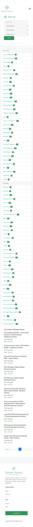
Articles (7, 503)
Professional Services (9, 304)
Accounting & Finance (9, 58)
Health (6, 241)
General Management (9, 101)
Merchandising (7, 132)
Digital (6, 218)
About (6, 491)
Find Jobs (8, 494)
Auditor (6, 66)
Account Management (9, 54)
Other (5, 140)
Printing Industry (8, 300)
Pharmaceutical (8, 292)
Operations (7, 136)
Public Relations (8, 152)
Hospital (6, 245)
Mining (5, 281)
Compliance (7, 77)
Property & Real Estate (10, 308)
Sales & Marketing (9, 171)
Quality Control (8, 156)
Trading (6, 179)
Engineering (7, 93)
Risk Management (8, 163)
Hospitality (6, 249)
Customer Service (8, 85)
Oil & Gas (6, 284)
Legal (5, 117)
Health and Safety (8, 105)
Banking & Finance (8, 70)
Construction (7, 206)
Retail (5, 316)
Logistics (6, 265)
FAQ (6, 506)
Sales (5, 167)
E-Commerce (7, 222)
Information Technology (10, 113)
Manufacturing (8, 124)
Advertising (7, 187)
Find (9, 38)
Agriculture (6, 191)
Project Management (9, 148)
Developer (7, 89)
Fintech (6, 234)
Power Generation (8, 296)
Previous (7, 449)
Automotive (7, 195)
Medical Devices (8, 277)
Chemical (6, 202)
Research (6, 160)
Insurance (6, 261)
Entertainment (7, 230)
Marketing (6, 128)
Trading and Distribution (10, 323)
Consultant (7, 81)
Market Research (8, 273)
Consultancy (7, 210)
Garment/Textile (8, 238)
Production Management (10, 144)
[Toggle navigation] (30, 8)
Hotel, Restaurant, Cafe (10, 253)
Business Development (10, 74)
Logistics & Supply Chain (10, 120)
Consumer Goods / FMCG (10, 214)
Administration (7, 62)
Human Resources (9, 109)
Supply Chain (7, 175)
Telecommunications (9, 320)
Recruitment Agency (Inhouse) (11, 312)
